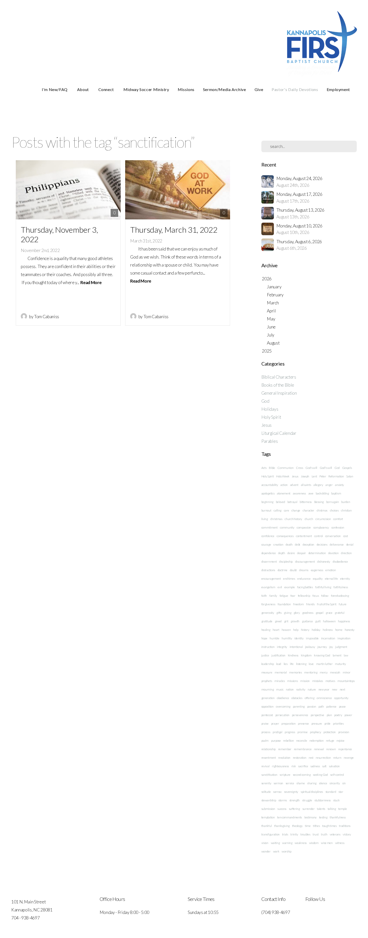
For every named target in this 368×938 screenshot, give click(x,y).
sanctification (269, 775)
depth (281, 553)
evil (280, 587)
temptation (268, 817)
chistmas (322, 510)
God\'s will (326, 468)
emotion (330, 570)
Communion (285, 468)
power (348, 715)
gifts (278, 613)
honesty (349, 630)
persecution (282, 715)
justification (278, 655)
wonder (266, 851)
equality (317, 578)
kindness (293, 655)
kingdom (306, 655)
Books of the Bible (277, 385)
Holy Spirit (271, 417)
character (308, 510)
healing (265, 630)
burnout (266, 510)
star (340, 792)
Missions (186, 89)
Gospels (347, 468)
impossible (312, 638)
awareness (299, 493)
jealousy (310, 647)
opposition (267, 706)
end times (289, 578)
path (321, 706)
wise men (326, 843)
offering (309, 698)
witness (339, 843)
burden (345, 502)
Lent (314, 476)
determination (317, 553)
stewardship (268, 800)
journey (322, 647)
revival (265, 766)
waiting (275, 843)
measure (266, 672)
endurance (303, 578)
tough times (329, 826)
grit (286, 621)
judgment (341, 647)
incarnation (328, 638)
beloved (280, 502)
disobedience (340, 561)
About (83, 89)
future (342, 604)
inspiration (343, 638)
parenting (299, 706)
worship (286, 851)
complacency (321, 527)
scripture (285, 775)
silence (323, 783)
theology (297, 826)
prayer (275, 723)
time (308, 826)
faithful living (323, 587)
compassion (304, 527)
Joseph (305, 476)
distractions (268, 570)
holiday (316, 630)
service (290, 783)
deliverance (336, 544)
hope (264, 638)
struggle (307, 800)
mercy (323, 672)
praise (265, 723)
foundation (284, 604)
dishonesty (323, 561)
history (305, 630)
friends (310, 604)
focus (315, 596)
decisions (322, 544)
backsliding (322, 493)
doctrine (282, 570)
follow (324, 596)
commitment (269, 527)
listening (301, 664)
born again (332, 502)
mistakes (317, 681)
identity (298, 638)
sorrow (277, 792)
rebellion (288, 740)
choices (334, 510)
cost (345, 536)
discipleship (286, 561)
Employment (338, 89)
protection (329, 732)
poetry (338, 715)
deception (308, 544)
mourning (267, 689)
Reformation (336, 476)
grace (329, 613)
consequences (285, 536)
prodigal (277, 732)
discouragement (305, 561)
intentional (296, 647)
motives (330, 681)
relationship (268, 749)
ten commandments (289, 817)
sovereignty (291, 792)
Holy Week (282, 476)
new (334, 689)
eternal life (331, 578)
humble (274, 638)
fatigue (284, 596)
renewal (319, 749)
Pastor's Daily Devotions (295, 89)
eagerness (317, 570)
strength (294, 800)
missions (292, 681)
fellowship (304, 596)
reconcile (301, 740)
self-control (337, 775)
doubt (293, 570)
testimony (310, 817)
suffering (294, 809)
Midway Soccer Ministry (146, 89)
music (279, 689)
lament (337, 655)
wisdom (314, 843)
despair (301, 553)
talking (332, 809)
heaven (286, 630)
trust (315, 834)
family (273, 596)
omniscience (324, 698)
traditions (344, 826)
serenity (266, 783)
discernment (269, 561)
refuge (330, 740)
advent (294, 485)
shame (300, 783)
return (337, 757)
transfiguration (270, 834)
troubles (305, 834)
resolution (284, 757)
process (265, 732)
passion (311, 706)
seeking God (320, 775)
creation (278, 544)
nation (290, 689)
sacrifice (303, 766)
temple (342, 809)
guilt (317, 621)
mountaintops (345, 681)
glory (297, 613)
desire (291, 553)
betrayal (292, 502)
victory (347, 834)
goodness (307, 613)
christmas (276, 519)
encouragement (271, 578)
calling (277, 510)
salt (324, 766)
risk (293, 766)
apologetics (267, 493)
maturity (340, 664)
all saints (306, 485)
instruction (267, 647)
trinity (294, 834)
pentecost (267, 715)
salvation (334, 766)
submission (268, 809)
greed (278, 621)
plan (329, 715)
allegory (318, 485)
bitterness (306, 502)
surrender (308, 809)
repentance (345, 749)
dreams (303, 570)
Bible (272, 468)
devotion (333, 553)
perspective (317, 715)
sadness (315, 766)
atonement (283, 493)
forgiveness (268, 604)
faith (264, 596)
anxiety (339, 485)
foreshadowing (340, 596)
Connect (106, 89)
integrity (282, 647)
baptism (336, 493)
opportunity (341, 698)
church (309, 519)
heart (276, 630)
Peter (322, 476)
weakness (300, 843)
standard (330, 792)
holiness (327, 630)
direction (346, 553)
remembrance (302, 749)
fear (292, 596)
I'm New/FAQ (55, 89)
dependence (268, 553)
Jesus (266, 425)
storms (282, 800)
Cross (299, 468)
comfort (338, 519)
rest (311, 757)
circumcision (323, 519)
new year (323, 689)
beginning (267, 502)
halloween (329, 621)
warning (287, 843)
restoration (299, 757)
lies (286, 664)
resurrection (323, 757)
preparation (288, 723)
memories (295, 672)
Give (259, 89)
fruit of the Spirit (326, 604)
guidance (307, 621)
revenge (349, 757)
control (318, 536)
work (276, 851)
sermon (278, 783)
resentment (268, 757)
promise (302, 732)
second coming (302, 775)
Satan (349, 476)
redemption (316, 740)
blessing (319, 502)
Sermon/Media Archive (224, 89)
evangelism (268, 587)
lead (278, 664)
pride (327, 723)
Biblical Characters (278, 377)
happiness (344, 621)
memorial (281, 672)
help (295, 630)
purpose (276, 740)
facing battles (305, 587)
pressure (316, 723)
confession (337, 527)
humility (287, 638)
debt (297, 544)
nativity (300, 689)
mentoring (310, 672)
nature (312, 689)
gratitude (266, 621)
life (292, 664)
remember (284, 749)
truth (324, 834)
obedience (283, 698)
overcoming (283, 706)
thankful (266, 826)
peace (342, 706)
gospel (319, 613)
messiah (335, 672)
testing (323, 817)
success (281, 809)
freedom (298, 604)
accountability (269, 485)
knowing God (322, 655)
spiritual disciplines (312, 792)
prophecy (315, 732)
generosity (267, 613)
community (287, 527)
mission (305, 681)
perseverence (300, 715)
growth (295, 621)
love (311, 664)
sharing (311, 783)
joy (331, 647)
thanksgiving (282, 826)
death (289, 544)
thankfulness (337, 817)
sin (344, 783)
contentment (304, 536)
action (284, 485)
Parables (269, 441)
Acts (264, 468)
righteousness (280, 766)
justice (265, 655)
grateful (339, 613)
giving (287, 613)
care (286, 510)
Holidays (269, 409)
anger (328, 485)
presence (303, 723)
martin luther (324, 664)
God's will (311, 468)
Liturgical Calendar (278, 433)
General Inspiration (279, 393)
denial (349, 544)
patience (331, 706)
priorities (338, 723)
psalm (265, 740)
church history (293, 519)
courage (266, 544)
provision (343, 732)
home (338, 630)
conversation (333, 536)
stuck (336, 800)
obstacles (296, 698)
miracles (279, 681)
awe (310, 493)
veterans (335, 834)
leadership (267, 664)
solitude (266, 792)
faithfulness (340, 587)
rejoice (340, 740)
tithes (316, 826)
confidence (267, 536)
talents (321, 809)
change (295, 510)
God (265, 401)
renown (331, 749)
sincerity (334, 783)
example (289, 587)
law (346, 655)
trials (285, 834)
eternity (345, 578)
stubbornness (322, 800)
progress (290, 732)
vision (264, 843)
